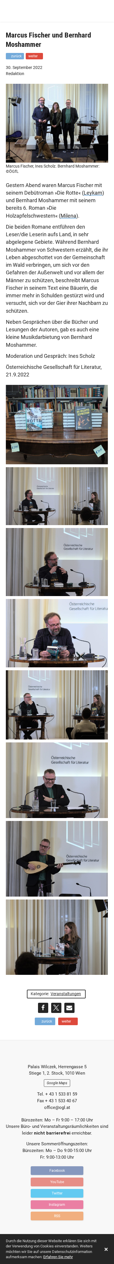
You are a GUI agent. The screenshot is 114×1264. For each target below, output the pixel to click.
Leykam (93, 193)
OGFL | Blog (39, 11)
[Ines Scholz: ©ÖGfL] (57, 937)
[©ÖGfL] (57, 425)
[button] (43, 1008)
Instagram (57, 1205)
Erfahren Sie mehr (58, 1257)
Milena (68, 216)
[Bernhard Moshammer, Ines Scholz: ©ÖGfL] (57, 704)
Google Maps (57, 1083)
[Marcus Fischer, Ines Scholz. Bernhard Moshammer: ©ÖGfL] (57, 158)
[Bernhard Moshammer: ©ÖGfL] (57, 780)
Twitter (57, 1193)
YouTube (57, 1182)
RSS (57, 1216)
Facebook (57, 1171)
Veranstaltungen (66, 993)
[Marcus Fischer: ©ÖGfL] (57, 633)
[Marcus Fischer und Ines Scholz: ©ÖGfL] (57, 496)
